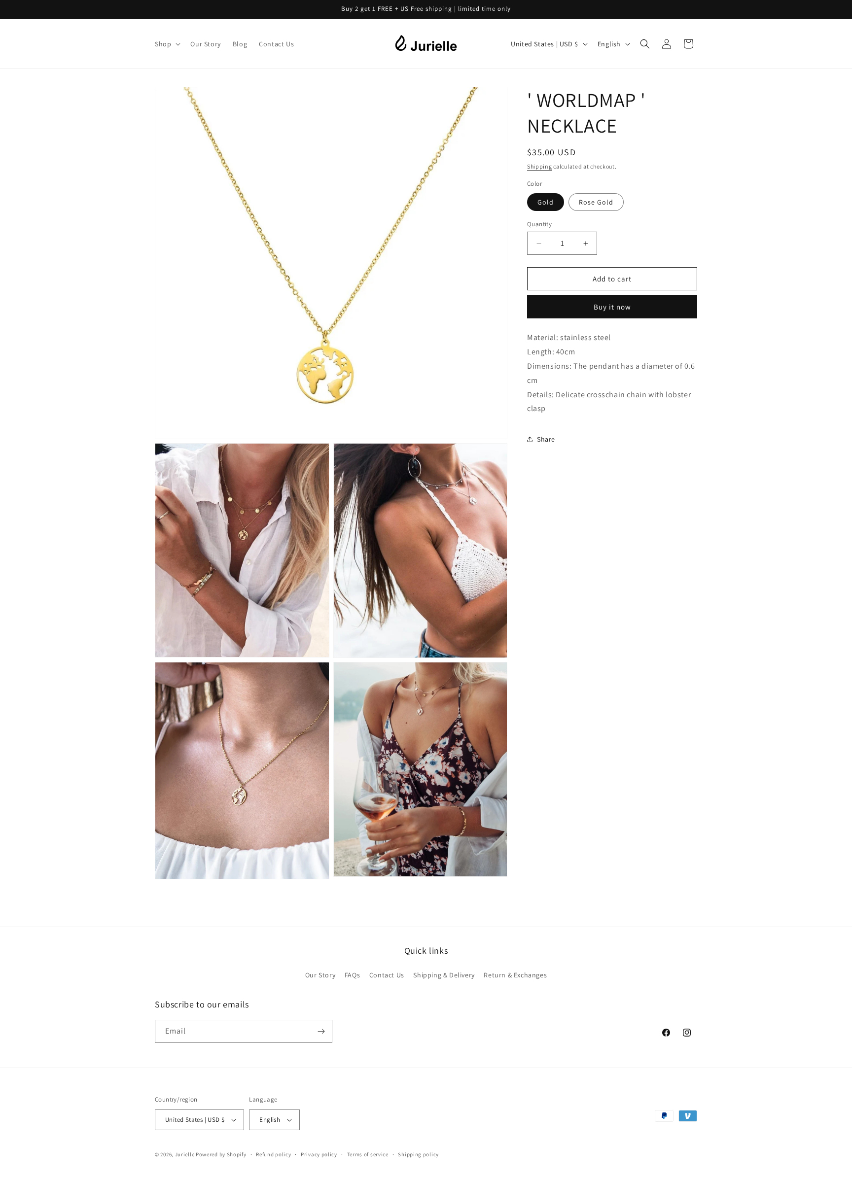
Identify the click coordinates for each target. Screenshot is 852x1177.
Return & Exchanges (515, 974)
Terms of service (368, 1154)
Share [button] (546, 439)
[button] (166, 44)
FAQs (352, 974)
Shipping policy (418, 1154)
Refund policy (273, 1154)
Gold (545, 202)
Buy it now (612, 307)
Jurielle (185, 1154)
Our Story (320, 974)
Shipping (539, 166)
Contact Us (386, 974)
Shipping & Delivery (443, 974)
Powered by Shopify (221, 1154)
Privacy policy (319, 1154)
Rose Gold (596, 202)
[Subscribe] (321, 1031)
